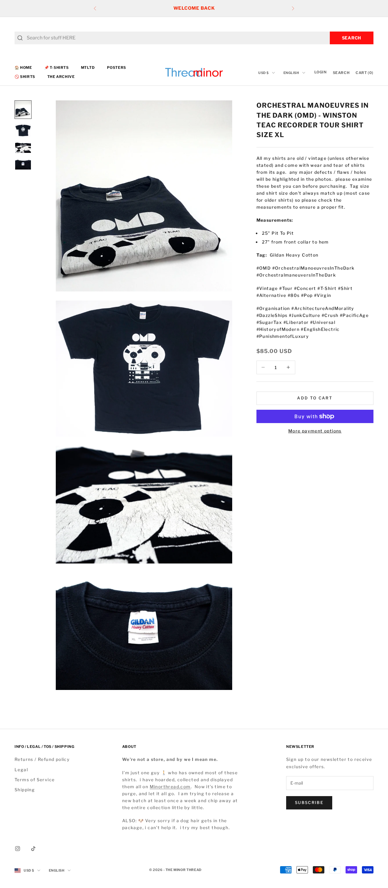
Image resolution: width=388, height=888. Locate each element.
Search (351, 37)
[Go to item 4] (23, 164)
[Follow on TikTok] (33, 849)
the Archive (61, 77)
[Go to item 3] (23, 147)
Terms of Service (35, 779)
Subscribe (309, 802)
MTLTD (88, 67)
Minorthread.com (170, 786)
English (291, 73)
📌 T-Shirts (56, 67)
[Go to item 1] (23, 109)
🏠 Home (23, 67)
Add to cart (315, 397)
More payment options (315, 430)
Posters (116, 67)
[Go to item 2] (23, 130)
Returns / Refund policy (42, 759)
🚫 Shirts (25, 77)
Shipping (25, 789)
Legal (21, 769)
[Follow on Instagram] (18, 849)
